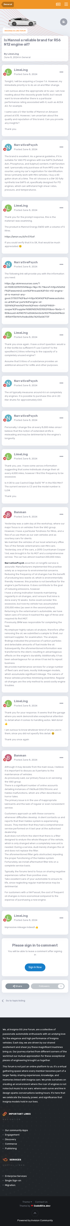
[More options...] (61, 72)
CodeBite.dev (42, 1205)
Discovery (10, 1139)
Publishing (11, 1148)
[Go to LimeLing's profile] (8, 72)
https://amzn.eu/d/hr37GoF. (20, 236)
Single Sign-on (13, 1180)
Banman (20, 512)
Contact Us (41, 1202)
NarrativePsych (26, 145)
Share (18, 986)
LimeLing (13, 54)
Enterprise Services (16, 1176)
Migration (10, 1185)
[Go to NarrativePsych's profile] (8, 147)
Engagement (12, 1134)
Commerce (11, 1143)
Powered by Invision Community (35, 1220)
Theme (26, 1202)
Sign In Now (35, 967)
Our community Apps (16, 1130)
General (26, 57)
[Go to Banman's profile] (8, 514)
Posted (25, 74)
